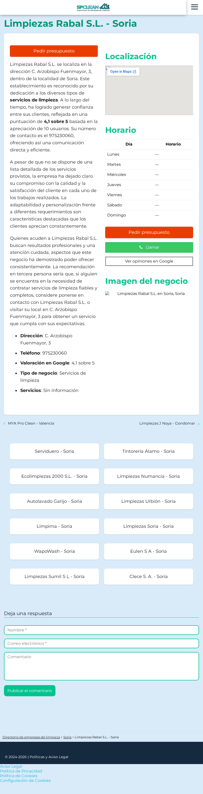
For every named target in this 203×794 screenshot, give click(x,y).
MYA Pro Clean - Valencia (31, 423)
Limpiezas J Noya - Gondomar (167, 423)
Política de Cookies (18, 775)
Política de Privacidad (21, 771)
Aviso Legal (11, 766)
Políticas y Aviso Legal (49, 757)
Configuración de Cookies (25, 780)
